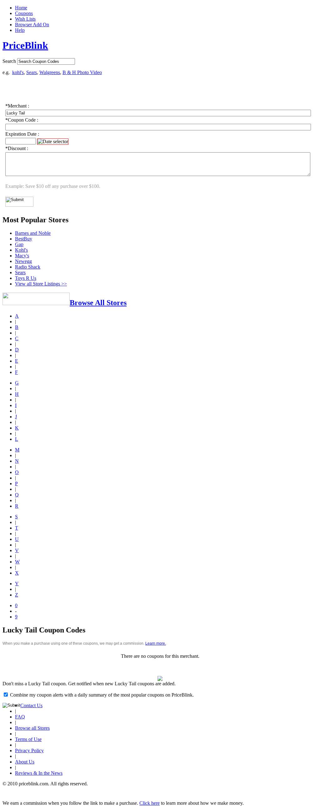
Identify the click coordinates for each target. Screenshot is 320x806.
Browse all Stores (32, 728)
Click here (149, 803)
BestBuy (23, 238)
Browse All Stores (98, 303)
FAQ (20, 716)
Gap (19, 244)
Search (9, 61)
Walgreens (49, 72)
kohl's (18, 72)
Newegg (23, 261)
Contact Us (31, 705)
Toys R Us (25, 278)
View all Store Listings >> (41, 283)
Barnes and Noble (33, 233)
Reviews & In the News (38, 773)
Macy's (22, 255)
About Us (24, 761)
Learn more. (155, 643)
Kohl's (21, 250)
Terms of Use (28, 739)
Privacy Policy (29, 750)
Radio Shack (27, 267)
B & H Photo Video (82, 72)
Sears (31, 72)
